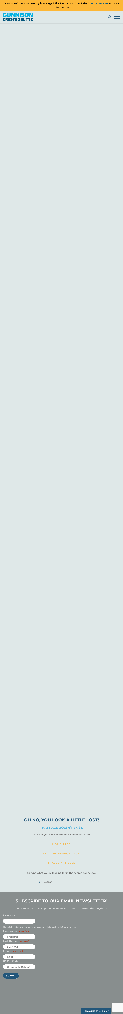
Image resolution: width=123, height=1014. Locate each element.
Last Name (16, 941)
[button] (109, 17)
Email (13, 951)
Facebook (9, 915)
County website (98, 3)
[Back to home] (18, 17)
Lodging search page (61, 853)
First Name (16, 931)
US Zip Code (10, 961)
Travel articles (61, 863)
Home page (61, 844)
